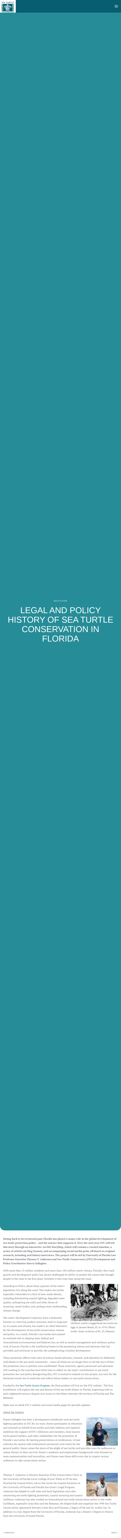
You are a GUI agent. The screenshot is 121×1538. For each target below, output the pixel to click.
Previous (9, 1533)
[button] (116, 6)
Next (113, 1533)
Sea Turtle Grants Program (35, 1385)
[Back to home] (8, 6)
